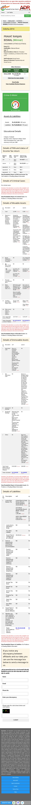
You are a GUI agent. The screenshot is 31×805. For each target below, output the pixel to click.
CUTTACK (19, 20)
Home (3, 12)
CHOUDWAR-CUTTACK (9, 22)
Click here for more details (16, 78)
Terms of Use (15, 789)
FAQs (15, 792)
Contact (15, 786)
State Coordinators (15, 783)
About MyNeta (15, 777)
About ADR (15, 780)
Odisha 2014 (11, 20)
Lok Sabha (10, 12)
